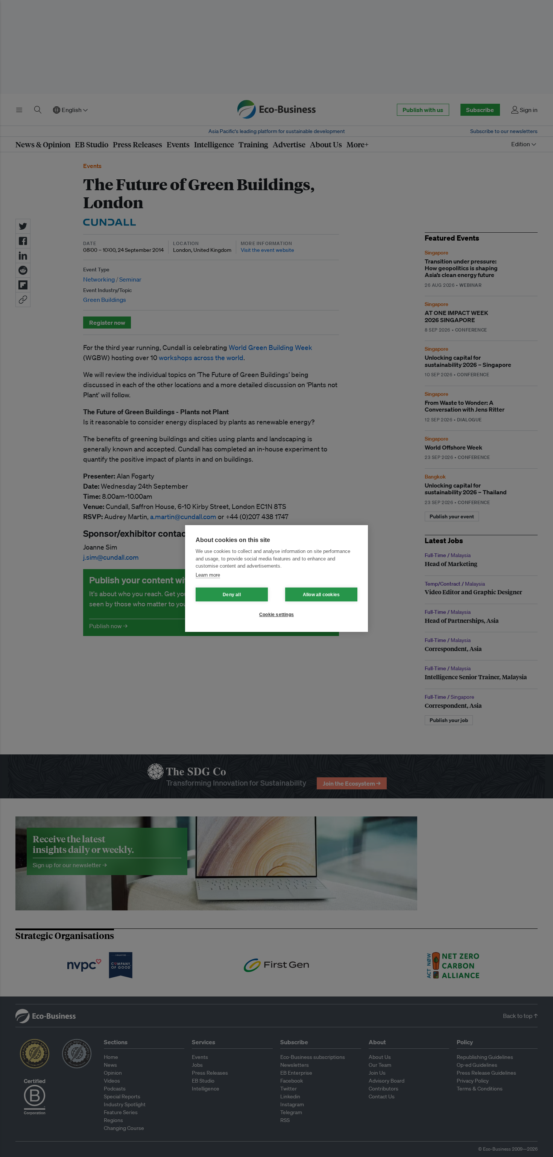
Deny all (232, 594)
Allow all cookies (321, 594)
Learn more (208, 575)
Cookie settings (276, 614)
